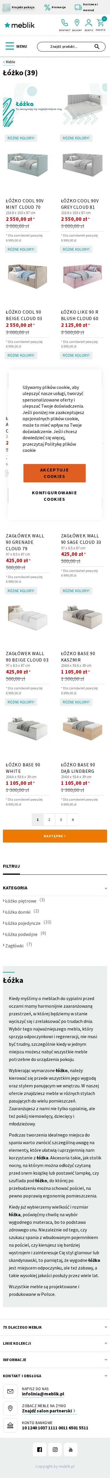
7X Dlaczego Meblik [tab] (22, 1327)
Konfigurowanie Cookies (54, 496)
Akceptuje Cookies (54, 473)
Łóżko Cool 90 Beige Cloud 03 (24, 315)
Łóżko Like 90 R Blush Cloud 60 (80, 315)
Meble (10, 61)
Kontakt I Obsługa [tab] (22, 1375)
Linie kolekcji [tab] (17, 1343)
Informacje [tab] (14, 1359)
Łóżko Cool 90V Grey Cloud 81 (80, 204)
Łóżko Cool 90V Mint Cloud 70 (25, 204)
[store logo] (19, 25)
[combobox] (71, 47)
